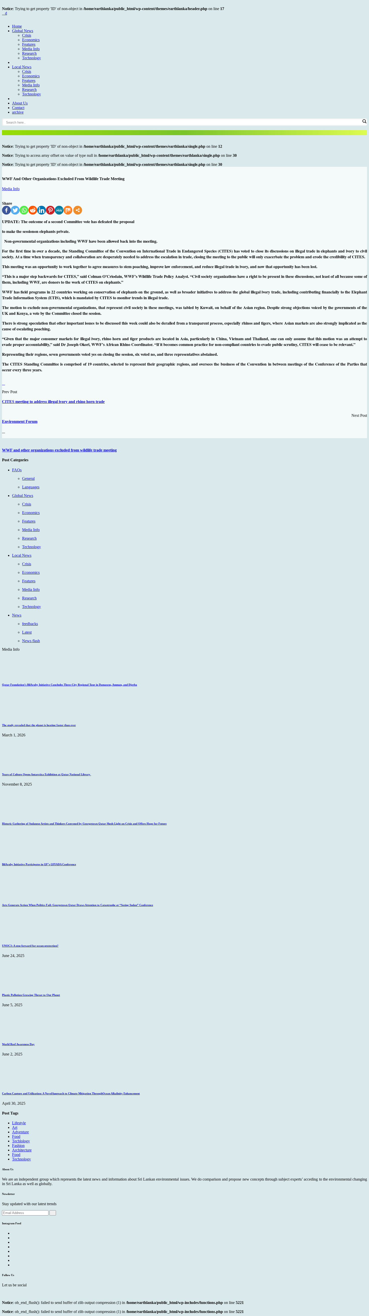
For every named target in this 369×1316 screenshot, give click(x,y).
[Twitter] (15, 210)
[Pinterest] (50, 210)
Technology (31, 58)
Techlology (21, 1141)
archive (18, 112)
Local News (21, 67)
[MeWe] (59, 210)
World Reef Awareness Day (18, 1044)
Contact (18, 108)
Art (14, 1127)
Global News (22, 31)
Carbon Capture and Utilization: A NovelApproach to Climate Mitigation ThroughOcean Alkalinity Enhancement (71, 1093)
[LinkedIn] (41, 210)
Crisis (26, 35)
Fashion (18, 1145)
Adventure (20, 1132)
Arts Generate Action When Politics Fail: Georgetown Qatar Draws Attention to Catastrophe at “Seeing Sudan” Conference (77, 904)
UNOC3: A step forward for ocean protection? (30, 945)
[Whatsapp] (24, 210)
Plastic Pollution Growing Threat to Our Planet (31, 994)
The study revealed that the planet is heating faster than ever (39, 725)
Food (16, 1136)
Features (28, 44)
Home (17, 26)
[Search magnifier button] (364, 121)
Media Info (31, 49)
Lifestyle (19, 1123)
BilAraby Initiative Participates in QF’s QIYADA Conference (39, 864)
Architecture (22, 1150)
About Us (20, 103)
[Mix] (68, 210)
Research (29, 53)
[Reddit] (32, 210)
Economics (31, 40)
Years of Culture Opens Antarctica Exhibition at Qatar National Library (46, 774)
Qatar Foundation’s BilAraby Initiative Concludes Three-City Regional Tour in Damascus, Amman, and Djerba (69, 684)
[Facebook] (6, 210)
